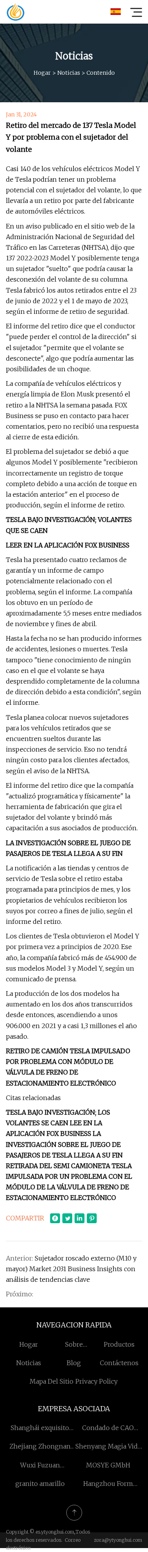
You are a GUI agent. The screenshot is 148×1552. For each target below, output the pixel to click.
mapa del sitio (51, 1381)
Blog (74, 1363)
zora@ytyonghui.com (118, 1540)
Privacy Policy (96, 1381)
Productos (119, 1344)
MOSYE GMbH (108, 1465)
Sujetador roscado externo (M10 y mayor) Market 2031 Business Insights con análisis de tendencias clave (71, 1268)
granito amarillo (40, 1483)
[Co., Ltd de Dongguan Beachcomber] (15, 12)
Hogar (42, 72)
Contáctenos (119, 1363)
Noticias (68, 72)
